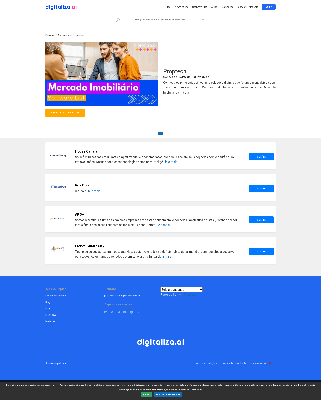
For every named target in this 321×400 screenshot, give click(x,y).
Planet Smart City (89, 246)
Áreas (214, 7)
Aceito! (146, 394)
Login (269, 7)
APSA (79, 214)
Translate (190, 294)
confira (261, 157)
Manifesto (50, 315)
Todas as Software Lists (65, 112)
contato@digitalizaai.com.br (125, 295)
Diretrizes (50, 321)
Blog (168, 7)
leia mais (171, 162)
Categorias (228, 7)
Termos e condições (206, 363)
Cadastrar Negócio (248, 7)
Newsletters (181, 7)
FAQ (47, 308)
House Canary (86, 151)
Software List (199, 7)
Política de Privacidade (167, 394)
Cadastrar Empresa (55, 295)
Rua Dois (82, 185)
